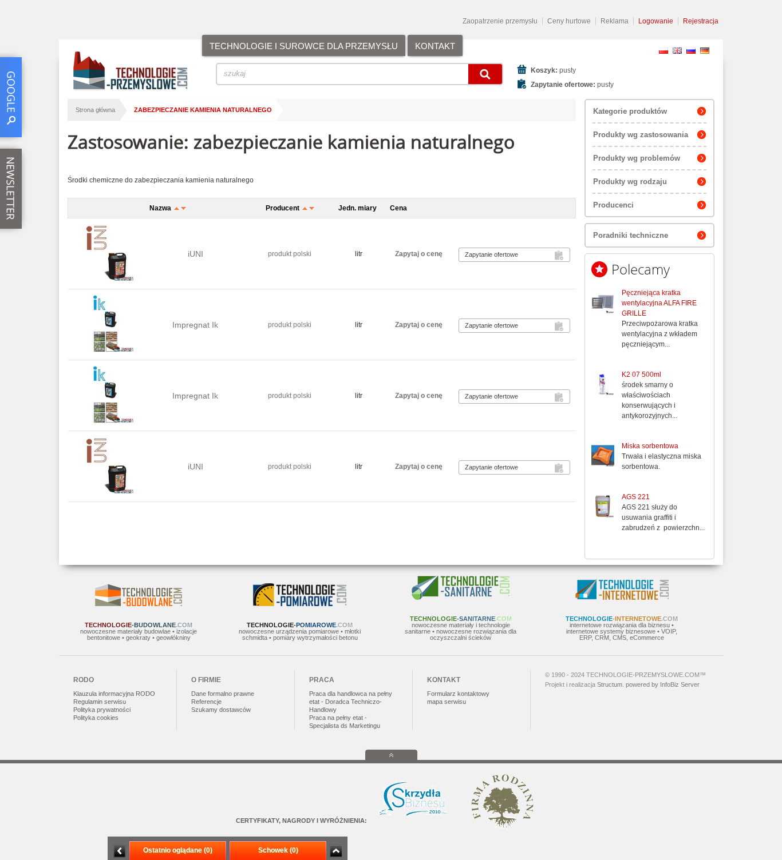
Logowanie (655, 21)
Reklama (615, 21)
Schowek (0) (278, 850)
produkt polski (289, 254)
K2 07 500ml (641, 375)
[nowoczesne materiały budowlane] (138, 604)
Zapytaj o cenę (419, 254)
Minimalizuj (120, 851)
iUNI (195, 253)
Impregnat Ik (195, 324)
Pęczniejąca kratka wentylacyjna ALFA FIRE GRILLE (659, 303)
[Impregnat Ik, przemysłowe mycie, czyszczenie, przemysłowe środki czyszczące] (106, 324)
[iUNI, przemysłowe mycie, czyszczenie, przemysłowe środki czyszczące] (106, 253)
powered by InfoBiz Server (663, 684)
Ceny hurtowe (569, 21)
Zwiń (335, 851)
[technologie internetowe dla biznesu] (622, 598)
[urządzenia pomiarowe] (299, 604)
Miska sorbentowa (650, 446)
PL (663, 50)
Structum (609, 684)
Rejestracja (700, 21)
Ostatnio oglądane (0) (177, 850)
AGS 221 (636, 497)
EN (677, 50)
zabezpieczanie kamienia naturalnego (203, 109)
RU (691, 50)
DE (704, 50)
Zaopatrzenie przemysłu (500, 21)
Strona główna (95, 109)
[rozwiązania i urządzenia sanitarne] (461, 598)
